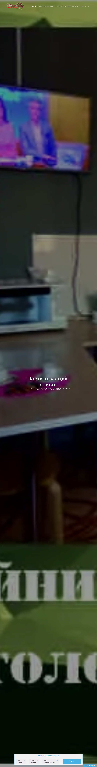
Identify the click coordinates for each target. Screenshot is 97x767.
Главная (33, 6)
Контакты (75, 6)
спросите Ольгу (66, 6)
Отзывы (57, 6)
